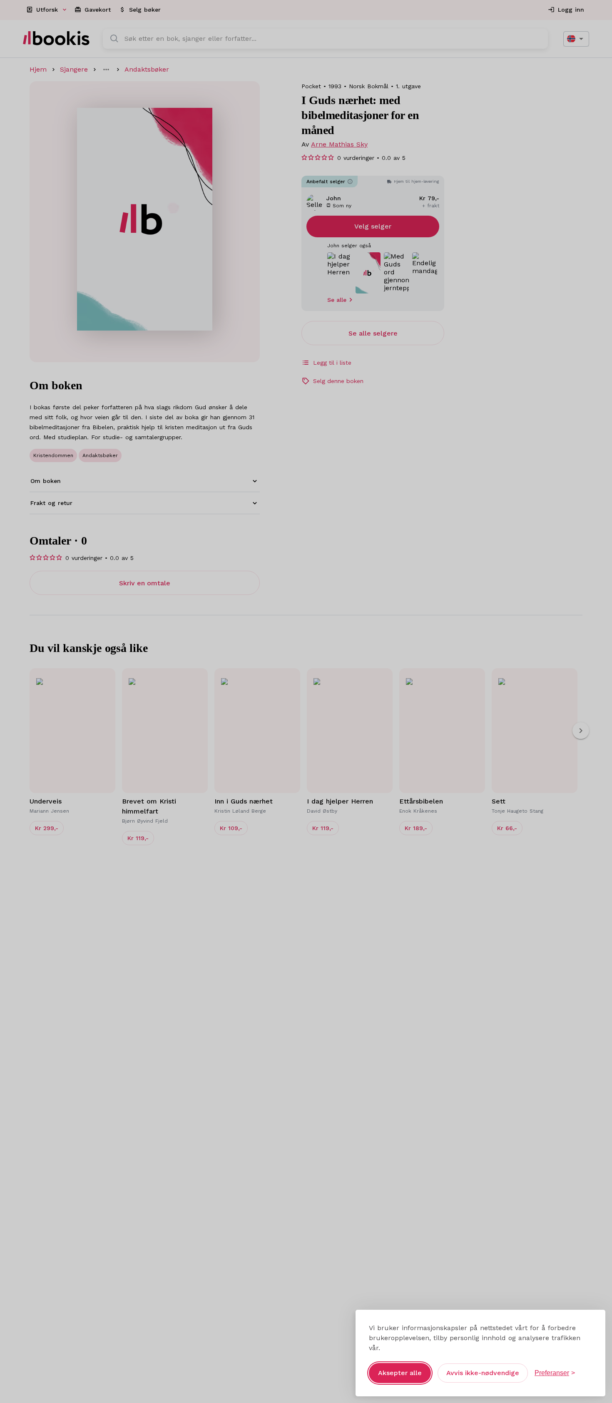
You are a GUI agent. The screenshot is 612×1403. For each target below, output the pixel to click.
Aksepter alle (400, 1373)
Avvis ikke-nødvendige (482, 1373)
